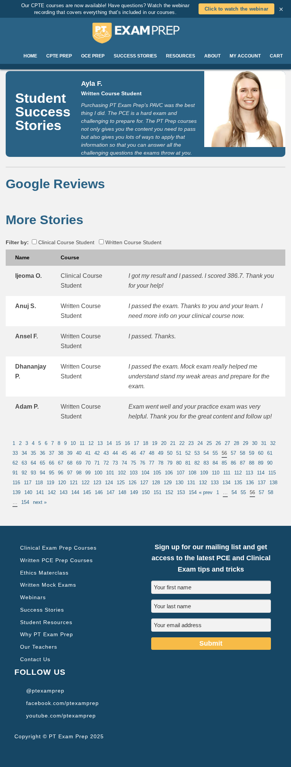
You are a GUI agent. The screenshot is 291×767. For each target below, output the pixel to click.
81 (188, 463)
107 (181, 473)
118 (39, 482)
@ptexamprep (45, 691)
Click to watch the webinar (236, 9)
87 (242, 463)
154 (193, 492)
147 (110, 492)
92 (24, 473)
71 (97, 463)
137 (262, 482)
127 (144, 482)
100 (98, 473)
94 (42, 473)
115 (272, 473)
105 (157, 473)
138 (273, 482)
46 (133, 453)
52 (188, 453)
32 (272, 443)
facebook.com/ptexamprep (62, 703)
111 (226, 473)
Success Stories (42, 610)
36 (42, 453)
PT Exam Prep (145, 33)
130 (179, 482)
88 (251, 463)
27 (227, 443)
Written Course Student (132, 242)
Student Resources (46, 622)
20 (163, 443)
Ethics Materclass (44, 573)
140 (28, 492)
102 (122, 473)
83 (206, 463)
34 (24, 453)
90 (269, 463)
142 (52, 492)
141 (40, 492)
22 (182, 443)
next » (40, 502)
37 (51, 453)
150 (146, 492)
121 (74, 482)
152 (169, 492)
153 (181, 492)
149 (134, 492)
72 (106, 463)
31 (263, 443)
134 (226, 482)
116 (16, 482)
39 (69, 453)
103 (134, 473)
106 (169, 473)
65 (42, 463)
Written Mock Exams (48, 585)
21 (172, 443)
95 (51, 473)
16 (127, 443)
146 (99, 492)
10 (73, 443)
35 (33, 453)
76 (142, 463)
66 (51, 463)
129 (168, 482)
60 (260, 453)
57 (233, 453)
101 (110, 473)
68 (69, 463)
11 (82, 443)
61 (269, 453)
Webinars (33, 597)
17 (136, 443)
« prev (206, 492)
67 (60, 463)
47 (142, 453)
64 (33, 463)
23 (191, 443)
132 (203, 482)
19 (154, 443)
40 (78, 453)
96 (60, 473)
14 (109, 443)
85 (224, 463)
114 (260, 473)
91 (15, 473)
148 (122, 492)
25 (209, 443)
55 (215, 453)
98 (78, 473)
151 (157, 492)
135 (238, 482)
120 (62, 482)
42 (97, 453)
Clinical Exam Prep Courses (58, 548)
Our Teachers (38, 647)
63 (24, 463)
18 (145, 443)
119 (50, 482)
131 (191, 482)
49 (160, 453)
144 (75, 492)
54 (206, 453)
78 (160, 463)
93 (33, 473)
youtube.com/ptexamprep (61, 716)
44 (115, 453)
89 (260, 463)
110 (215, 473)
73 (115, 463)
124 (109, 482)
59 (251, 453)
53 (197, 453)
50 (169, 453)
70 (88, 463)
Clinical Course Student (65, 242)
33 (15, 453)
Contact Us (35, 659)
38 (60, 453)
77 (151, 463)
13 (100, 443)
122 (85, 482)
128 (156, 482)
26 (218, 443)
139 (16, 492)
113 (249, 473)
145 (87, 492)
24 (200, 443)
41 (88, 453)
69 (78, 463)
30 (254, 443)
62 (15, 463)
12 (91, 443)
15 (118, 443)
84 (215, 463)
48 (151, 453)
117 (27, 482)
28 (236, 443)
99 (88, 473)
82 (197, 463)
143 (63, 492)
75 (133, 463)
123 (97, 482)
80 (178, 463)
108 (192, 473)
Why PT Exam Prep (46, 634)
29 (245, 443)
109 (204, 473)
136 (250, 482)
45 (124, 453)
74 (124, 463)
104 (145, 473)
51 (178, 453)
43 (106, 453)
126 (132, 482)
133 (215, 482)
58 (242, 453)
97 (69, 473)
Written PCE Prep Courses (56, 560)
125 (121, 482)
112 (238, 473)
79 (169, 463)
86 (233, 463)
